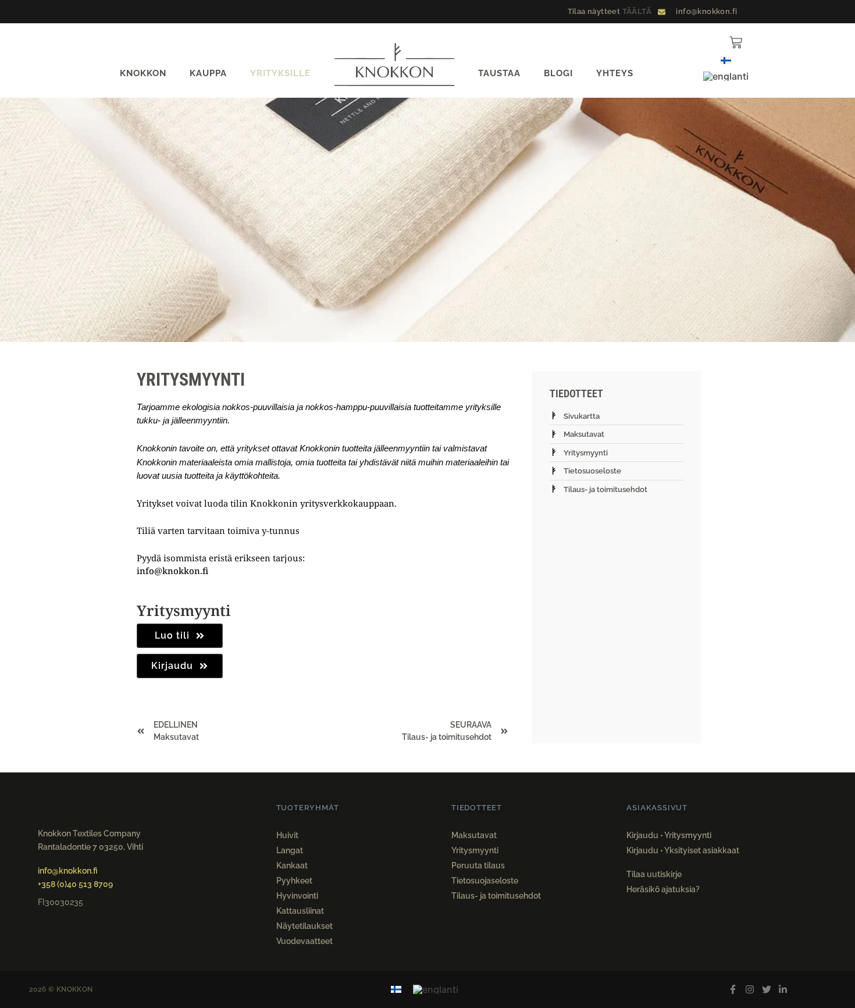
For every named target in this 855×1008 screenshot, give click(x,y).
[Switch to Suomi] (726, 59)
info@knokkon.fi (172, 570)
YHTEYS (614, 73)
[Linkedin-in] (783, 989)
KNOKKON (143, 73)
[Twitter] (766, 989)
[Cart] (735, 42)
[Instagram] (749, 989)
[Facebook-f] (733, 989)
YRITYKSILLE (280, 73)
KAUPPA (208, 73)
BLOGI (558, 73)
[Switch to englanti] (725, 75)
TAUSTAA (499, 73)
